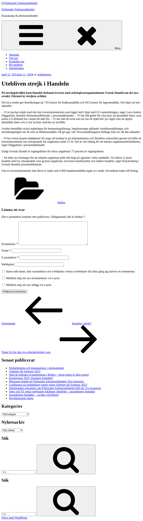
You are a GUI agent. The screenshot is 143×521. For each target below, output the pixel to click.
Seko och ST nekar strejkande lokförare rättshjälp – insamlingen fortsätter (52, 391)
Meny (118, 48)
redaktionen (44, 74)
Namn (6, 250)
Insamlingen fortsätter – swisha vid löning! (34, 394)
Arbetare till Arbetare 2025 (24, 371)
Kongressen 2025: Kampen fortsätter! (31, 378)
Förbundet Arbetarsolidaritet (17, 9)
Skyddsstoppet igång (21, 398)
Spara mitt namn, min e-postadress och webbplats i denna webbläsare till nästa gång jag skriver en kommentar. (70, 271)
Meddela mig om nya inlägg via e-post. (29, 284)
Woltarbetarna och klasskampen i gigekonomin (36, 368)
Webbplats (7, 264)
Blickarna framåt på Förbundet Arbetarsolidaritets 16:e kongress (46, 381)
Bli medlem (16, 64)
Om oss (13, 58)
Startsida (14, 54)
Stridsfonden (16, 68)
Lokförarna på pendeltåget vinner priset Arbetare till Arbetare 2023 (48, 384)
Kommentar (9, 244)
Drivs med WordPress (14, 517)
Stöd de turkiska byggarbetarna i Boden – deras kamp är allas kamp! (49, 374)
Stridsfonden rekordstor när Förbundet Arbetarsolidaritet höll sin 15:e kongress (55, 388)
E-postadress (10, 257)
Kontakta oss (16, 61)
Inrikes (61, 202)
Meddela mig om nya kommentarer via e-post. (33, 278)
